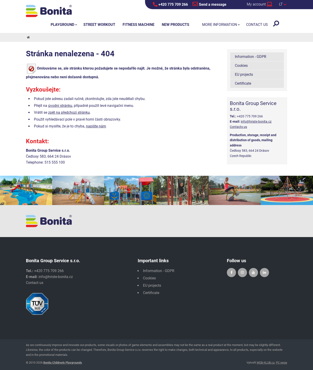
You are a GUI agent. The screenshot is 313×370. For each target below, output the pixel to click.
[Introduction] (28, 37)
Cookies (241, 65)
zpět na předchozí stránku (69, 112)
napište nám (96, 126)
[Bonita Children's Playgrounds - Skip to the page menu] (49, 11)
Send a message (212, 4)
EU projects (244, 74)
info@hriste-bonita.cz (256, 121)
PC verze (281, 362)
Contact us (34, 283)
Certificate (243, 83)
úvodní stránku (60, 105)
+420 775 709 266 (172, 4)
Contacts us (238, 127)
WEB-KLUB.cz (266, 362)
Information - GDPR (250, 56)
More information (219, 24)
